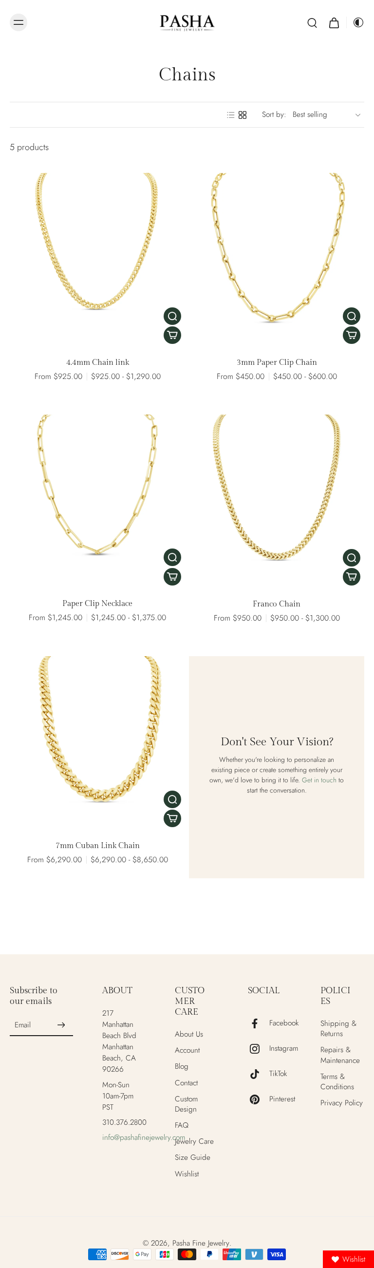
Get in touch (319, 780)
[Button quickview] (172, 316)
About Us (189, 1034)
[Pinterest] (258, 1099)
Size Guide (192, 1158)
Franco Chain (276, 604)
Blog (181, 1066)
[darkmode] (355, 22)
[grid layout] (242, 115)
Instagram (283, 1048)
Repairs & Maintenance (340, 1055)
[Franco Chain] (276, 502)
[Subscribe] (61, 1025)
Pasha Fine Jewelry (200, 1243)
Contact (186, 1083)
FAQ (181, 1125)
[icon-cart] (333, 22)
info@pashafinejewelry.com (143, 1137)
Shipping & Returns (338, 1029)
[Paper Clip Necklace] (97, 502)
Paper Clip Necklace (97, 603)
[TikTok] (258, 1074)
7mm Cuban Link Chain (98, 846)
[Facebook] (258, 1023)
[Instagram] (258, 1049)
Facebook (284, 1023)
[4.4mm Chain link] (97, 260)
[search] (312, 22)
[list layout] (231, 115)
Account (187, 1050)
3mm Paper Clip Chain (277, 362)
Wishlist (187, 1174)
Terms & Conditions (337, 1082)
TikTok (278, 1074)
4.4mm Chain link (97, 362)
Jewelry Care (194, 1141)
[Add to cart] (172, 335)
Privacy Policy (341, 1103)
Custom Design (186, 1104)
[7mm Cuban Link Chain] (97, 744)
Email (23, 1025)
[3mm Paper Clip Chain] (276, 260)
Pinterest (282, 1099)
